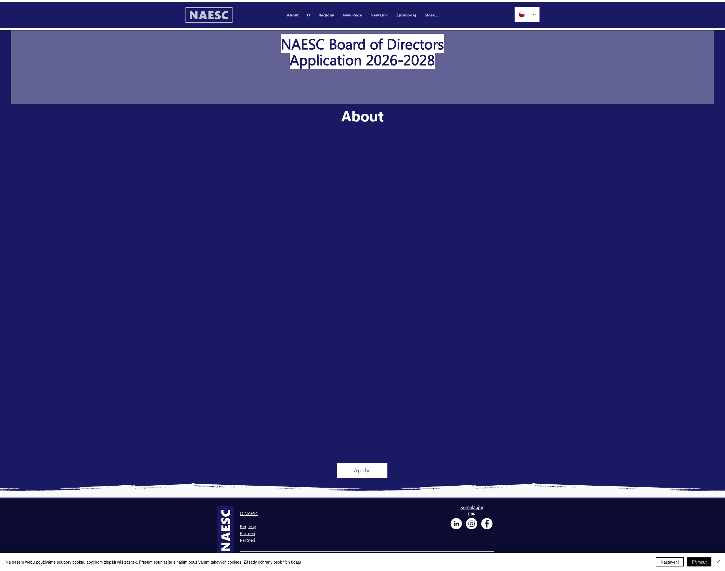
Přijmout (699, 562)
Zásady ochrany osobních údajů (272, 562)
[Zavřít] (718, 561)
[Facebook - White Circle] (486, 523)
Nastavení (670, 562)
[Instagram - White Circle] (471, 523)
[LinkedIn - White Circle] (456, 523)
